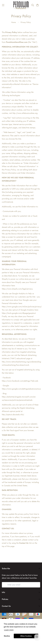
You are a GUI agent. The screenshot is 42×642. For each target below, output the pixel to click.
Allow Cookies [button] (26, 636)
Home (13, 22)
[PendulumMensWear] (21, 5)
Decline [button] (7, 636)
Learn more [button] (9, 630)
